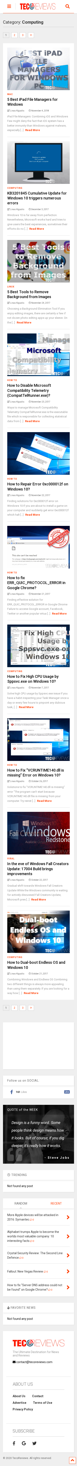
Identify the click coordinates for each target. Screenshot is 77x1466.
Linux (10, 287)
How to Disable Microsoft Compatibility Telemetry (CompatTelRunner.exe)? (29, 390)
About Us (19, 1396)
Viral (11, 858)
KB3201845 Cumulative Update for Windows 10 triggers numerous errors (37, 198)
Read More (32, 130)
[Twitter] (34, 1443)
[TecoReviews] (35, 10)
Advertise (19, 1402)
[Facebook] (14, 1443)
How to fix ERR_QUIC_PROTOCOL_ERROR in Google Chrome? (36, 583)
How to (12, 380)
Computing (14, 188)
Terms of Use (42, 1402)
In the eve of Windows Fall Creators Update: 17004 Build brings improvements (38, 868)
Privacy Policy (23, 1409)
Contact (37, 1396)
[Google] (24, 1443)
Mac (10, 94)
